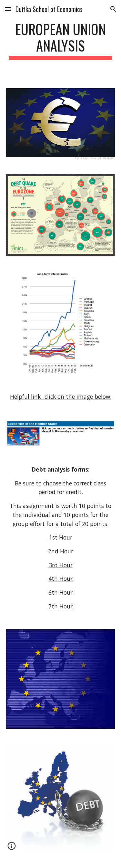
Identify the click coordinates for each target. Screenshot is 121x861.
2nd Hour (60, 551)
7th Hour (60, 606)
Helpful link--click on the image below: (60, 396)
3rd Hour (61, 565)
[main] (60, 40)
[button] (7, 9)
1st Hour (60, 537)
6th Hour (60, 592)
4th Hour (60, 578)
